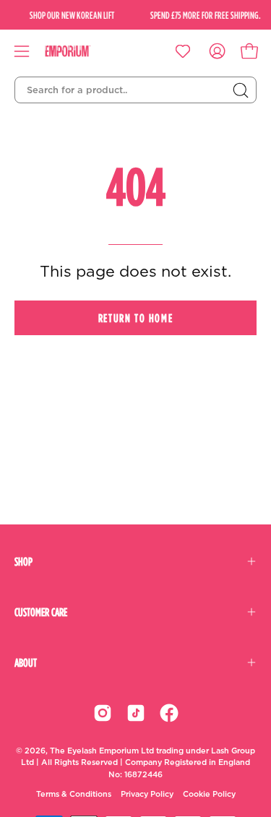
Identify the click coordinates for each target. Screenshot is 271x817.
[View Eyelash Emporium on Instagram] (102, 713)
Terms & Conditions (73, 794)
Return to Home (135, 318)
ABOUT (25, 662)
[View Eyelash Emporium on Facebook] (169, 713)
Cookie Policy (209, 794)
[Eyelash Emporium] (78, 51)
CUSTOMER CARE (40, 612)
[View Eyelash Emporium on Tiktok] (136, 713)
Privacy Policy (147, 794)
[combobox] (135, 90)
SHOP (23, 561)
